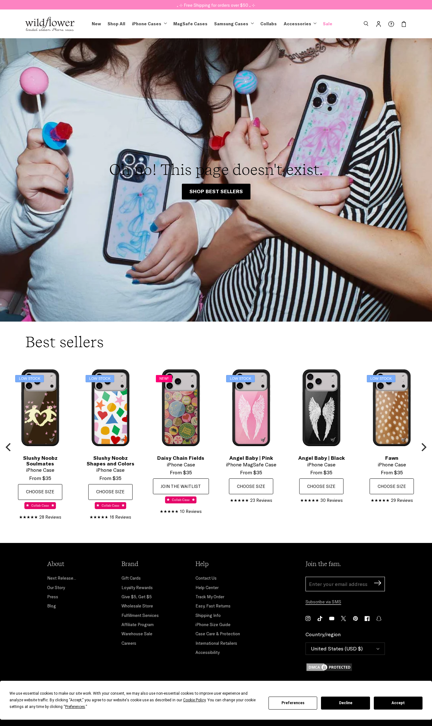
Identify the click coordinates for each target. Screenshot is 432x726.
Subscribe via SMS (323, 601)
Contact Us (206, 578)
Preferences (293, 703)
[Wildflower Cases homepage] (50, 24)
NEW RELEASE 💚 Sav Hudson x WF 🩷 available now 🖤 (216, 4)
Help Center (207, 587)
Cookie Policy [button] (194, 700)
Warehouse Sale (136, 633)
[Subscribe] (377, 584)
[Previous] (9, 447)
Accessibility (207, 652)
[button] (366, 24)
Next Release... (61, 578)
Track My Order (209, 596)
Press (52, 596)
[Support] (391, 24)
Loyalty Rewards (137, 587)
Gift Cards (131, 578)
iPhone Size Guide (213, 624)
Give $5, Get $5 (136, 596)
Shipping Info (208, 615)
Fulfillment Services (140, 615)
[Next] (423, 447)
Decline (345, 703)
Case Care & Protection (217, 633)
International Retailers (216, 643)
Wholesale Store (137, 605)
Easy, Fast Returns (213, 605)
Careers (128, 643)
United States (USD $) (337, 648)
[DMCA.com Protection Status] (345, 667)
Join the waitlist (181, 486)
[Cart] (404, 24)
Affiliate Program (137, 624)
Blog (51, 605)
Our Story (56, 587)
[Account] (378, 24)
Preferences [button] (75, 706)
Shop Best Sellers (216, 191)
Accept (398, 703)
